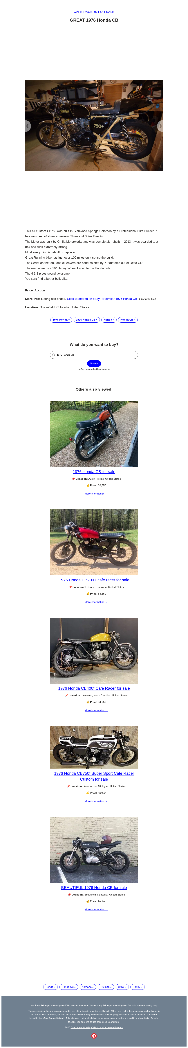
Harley (136, 986)
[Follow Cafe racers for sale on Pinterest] (94, 1037)
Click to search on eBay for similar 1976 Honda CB (102, 299)
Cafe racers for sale (94, 12)
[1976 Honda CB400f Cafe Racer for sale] (94, 682)
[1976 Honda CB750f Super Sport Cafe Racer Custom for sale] (94, 767)
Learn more (114, 1022)
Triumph (105, 986)
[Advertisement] (94, 52)
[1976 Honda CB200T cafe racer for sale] (94, 574)
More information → (96, 493)
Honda (108, 319)
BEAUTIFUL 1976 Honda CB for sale (94, 887)
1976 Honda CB (85, 319)
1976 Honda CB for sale (94, 471)
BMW (121, 986)
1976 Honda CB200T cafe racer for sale (94, 580)
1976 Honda (60, 319)
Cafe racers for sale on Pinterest (107, 1027)
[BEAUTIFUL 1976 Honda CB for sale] (94, 881)
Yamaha (87, 986)
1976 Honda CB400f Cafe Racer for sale (94, 688)
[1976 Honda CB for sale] (94, 466)
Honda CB (126, 319)
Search (94, 363)
